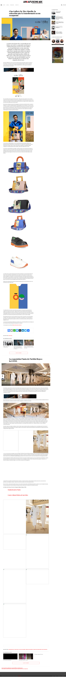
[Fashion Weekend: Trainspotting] (8, 345)
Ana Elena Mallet (11, 649)
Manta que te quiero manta (23, 660)
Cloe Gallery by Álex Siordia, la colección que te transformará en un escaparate (15, 668)
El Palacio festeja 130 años (38, 654)
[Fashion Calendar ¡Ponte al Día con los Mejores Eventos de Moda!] (29, 345)
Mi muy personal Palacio (7, 660)
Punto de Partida (44, 649)
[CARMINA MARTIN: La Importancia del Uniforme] (58, 41)
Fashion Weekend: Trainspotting (6, 347)
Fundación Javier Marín (14, 490)
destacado (10, 335)
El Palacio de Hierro (22, 649)
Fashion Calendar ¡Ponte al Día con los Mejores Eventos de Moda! (28, 347)
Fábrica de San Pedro (29, 649)
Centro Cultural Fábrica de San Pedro (18, 495)
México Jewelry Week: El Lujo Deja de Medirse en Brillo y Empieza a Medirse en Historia (18, 347)
